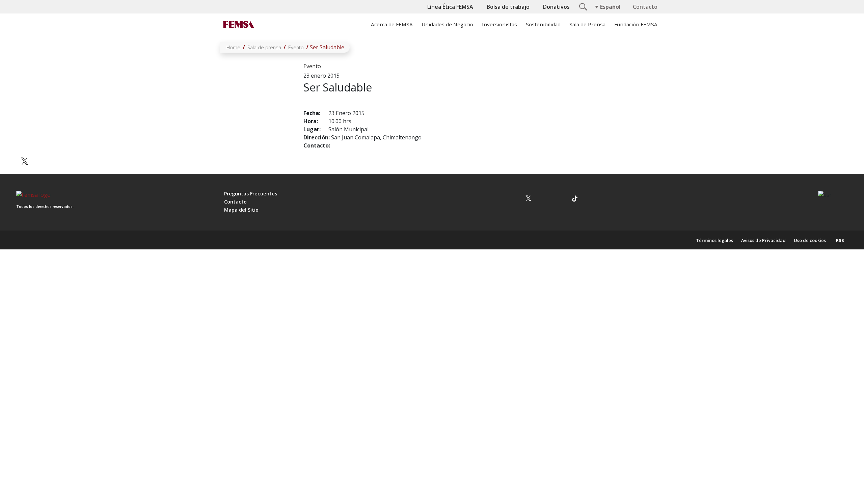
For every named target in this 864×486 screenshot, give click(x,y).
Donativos (556, 6)
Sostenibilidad (543, 24)
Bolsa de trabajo (508, 6)
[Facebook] (24, 141)
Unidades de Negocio (447, 24)
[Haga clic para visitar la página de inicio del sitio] (238, 24)
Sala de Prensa (587, 24)
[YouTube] (544, 199)
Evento (296, 47)
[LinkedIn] (24, 183)
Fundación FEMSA (635, 24)
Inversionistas (499, 24)
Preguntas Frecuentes (250, 193)
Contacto (645, 6)
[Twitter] (24, 162)
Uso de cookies (810, 240)
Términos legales (714, 240)
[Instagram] (512, 199)
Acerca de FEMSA (392, 24)
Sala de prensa (264, 47)
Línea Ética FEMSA (450, 6)
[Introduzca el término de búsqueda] (582, 6)
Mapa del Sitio (241, 210)
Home (233, 47)
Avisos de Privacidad (763, 240)
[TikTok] (575, 199)
